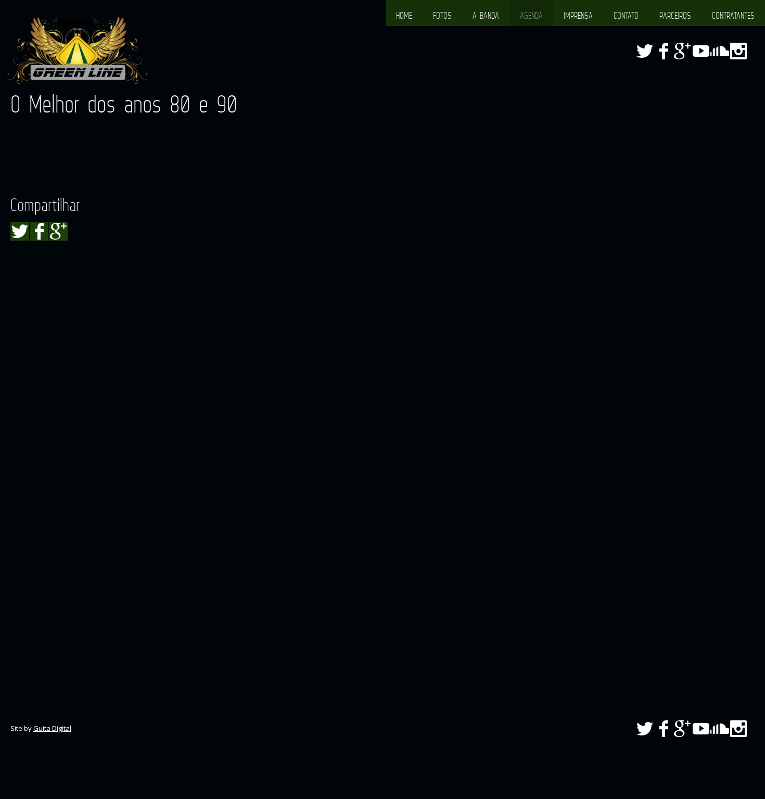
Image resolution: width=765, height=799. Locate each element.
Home (404, 15)
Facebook (663, 51)
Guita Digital (52, 728)
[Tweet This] (19, 231)
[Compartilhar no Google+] (58, 231)
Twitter (644, 51)
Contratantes (733, 15)
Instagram (738, 51)
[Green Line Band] (78, 50)
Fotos (442, 15)
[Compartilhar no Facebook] (39, 231)
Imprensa (578, 15)
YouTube (701, 51)
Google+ (682, 51)
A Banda (486, 15)
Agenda (531, 15)
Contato (626, 15)
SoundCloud (719, 51)
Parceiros (675, 15)
